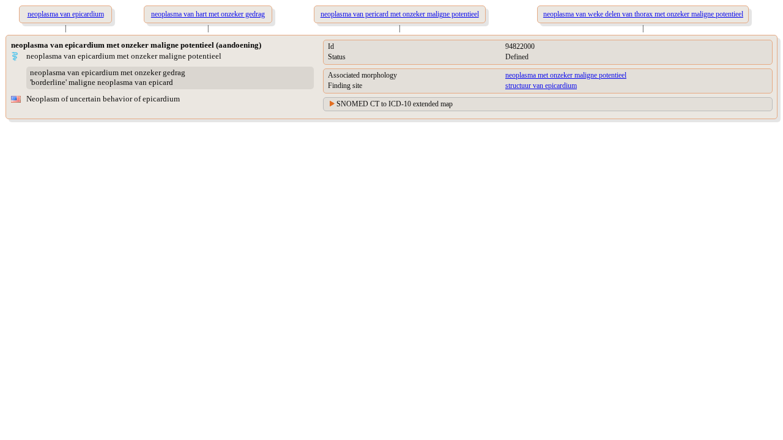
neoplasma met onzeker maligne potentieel (565, 75)
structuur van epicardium (541, 85)
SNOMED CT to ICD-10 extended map (394, 104)
